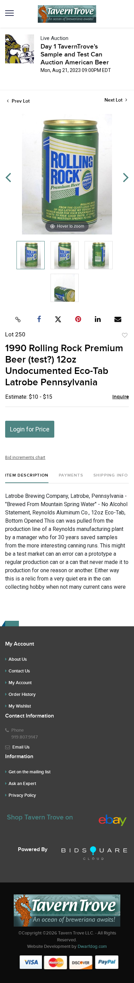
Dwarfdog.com (92, 946)
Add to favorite (125, 335)
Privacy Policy (22, 795)
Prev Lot (20, 101)
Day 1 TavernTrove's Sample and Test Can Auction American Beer (75, 54)
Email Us (21, 747)
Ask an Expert (22, 783)
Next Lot (114, 100)
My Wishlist (20, 706)
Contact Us (19, 671)
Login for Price (29, 429)
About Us (18, 659)
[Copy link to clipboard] (18, 319)
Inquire (120, 397)
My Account (20, 683)
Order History (22, 694)
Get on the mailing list (30, 772)
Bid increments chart (25, 457)
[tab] (26, 478)
